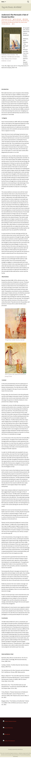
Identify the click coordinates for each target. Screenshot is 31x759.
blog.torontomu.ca (14, 753)
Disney (3, 20)
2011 (15, 19)
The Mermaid (4, 22)
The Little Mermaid (25, 20)
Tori (14, 24)
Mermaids (19, 19)
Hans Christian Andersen (10, 20)
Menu (3, 1)
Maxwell (18, 20)
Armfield (26, 19)
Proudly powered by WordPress (15, 749)
